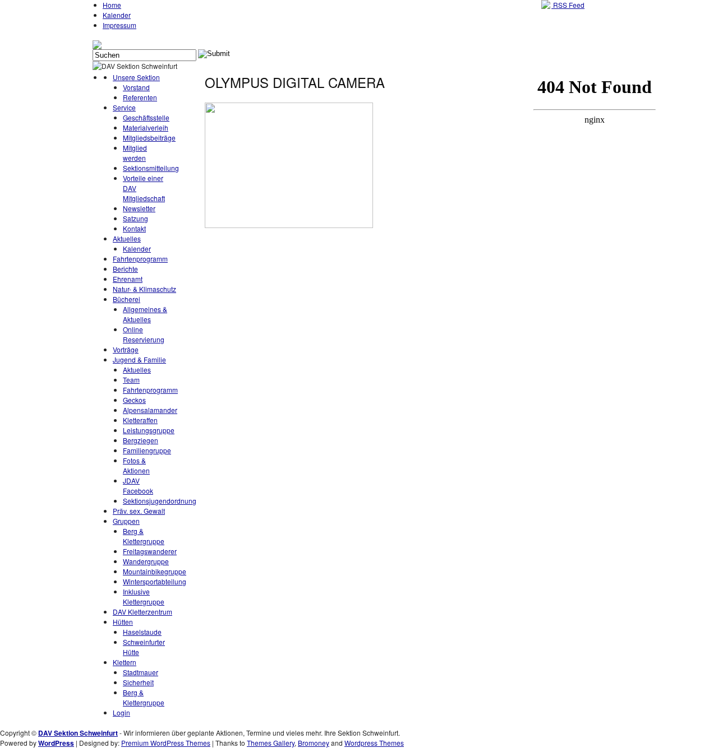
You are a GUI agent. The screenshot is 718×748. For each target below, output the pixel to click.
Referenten (140, 97)
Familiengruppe (147, 450)
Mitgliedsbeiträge (149, 137)
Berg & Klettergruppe (143, 536)
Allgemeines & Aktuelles (145, 314)
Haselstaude (142, 632)
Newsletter (139, 208)
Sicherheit (138, 682)
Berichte (125, 268)
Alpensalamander (150, 410)
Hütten (123, 621)
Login (121, 712)
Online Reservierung (143, 334)
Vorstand (136, 87)
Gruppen (126, 521)
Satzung (135, 218)
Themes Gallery (270, 742)
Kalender (117, 15)
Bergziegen (140, 440)
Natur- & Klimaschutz (144, 289)
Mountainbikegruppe (154, 571)
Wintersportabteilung (154, 581)
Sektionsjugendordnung (159, 500)
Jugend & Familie (139, 359)
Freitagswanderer (150, 551)
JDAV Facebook (138, 485)
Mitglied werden (135, 152)
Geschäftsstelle (146, 117)
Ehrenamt (127, 279)
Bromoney (313, 742)
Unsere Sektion (136, 77)
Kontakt (134, 228)
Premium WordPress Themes (165, 742)
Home (112, 5)
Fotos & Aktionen (136, 465)
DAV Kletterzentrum (142, 611)
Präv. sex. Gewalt (139, 510)
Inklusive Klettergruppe (143, 596)
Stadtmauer (140, 672)
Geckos (134, 400)
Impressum (119, 25)
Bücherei (126, 299)
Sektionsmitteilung (151, 168)
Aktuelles (127, 238)
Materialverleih (145, 127)
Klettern (124, 662)
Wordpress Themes (374, 742)
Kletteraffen (140, 420)
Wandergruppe (146, 561)
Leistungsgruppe (148, 430)
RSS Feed (567, 5)
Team (131, 379)
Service (124, 107)
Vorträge (126, 349)
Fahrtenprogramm (140, 258)
